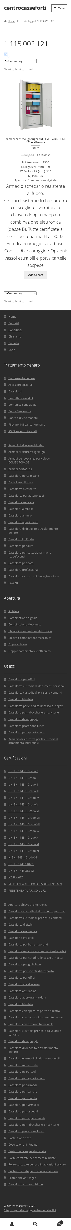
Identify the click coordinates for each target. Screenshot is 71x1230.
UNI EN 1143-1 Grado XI (23, 844)
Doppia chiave (17, 644)
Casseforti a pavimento (23, 522)
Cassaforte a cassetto (22, 489)
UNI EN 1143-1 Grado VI (23, 811)
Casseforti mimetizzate (23, 1065)
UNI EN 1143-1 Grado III (23, 791)
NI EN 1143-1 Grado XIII (23, 857)
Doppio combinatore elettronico (29, 651)
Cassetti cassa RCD (20, 398)
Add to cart (35, 275)
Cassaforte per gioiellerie (24, 964)
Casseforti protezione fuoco (26, 726)
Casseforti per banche (22, 1091)
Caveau (13, 583)
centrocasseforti (25, 7)
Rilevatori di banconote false (26, 424)
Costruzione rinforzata (23, 1144)
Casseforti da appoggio (23, 719)
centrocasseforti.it (44, 1210)
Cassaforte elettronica (22, 931)
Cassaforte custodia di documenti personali (36, 686)
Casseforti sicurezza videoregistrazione (33, 576)
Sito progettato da (16, 1210)
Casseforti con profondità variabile (30, 1024)
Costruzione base (19, 1138)
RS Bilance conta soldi (22, 431)
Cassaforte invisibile (21, 938)
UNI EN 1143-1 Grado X (23, 837)
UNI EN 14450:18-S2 (21, 871)
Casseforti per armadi (22, 1085)
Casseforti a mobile (20, 509)
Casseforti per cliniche (22, 1098)
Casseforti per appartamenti (26, 732)
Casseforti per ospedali (23, 1111)
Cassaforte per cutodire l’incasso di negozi (35, 706)
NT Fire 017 (15, 877)
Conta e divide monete (23, 418)
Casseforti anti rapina (22, 991)
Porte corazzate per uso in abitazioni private (37, 1164)
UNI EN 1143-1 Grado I (22, 778)
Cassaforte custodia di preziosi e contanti (35, 692)
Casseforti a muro (20, 515)
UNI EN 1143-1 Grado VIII (24, 824)
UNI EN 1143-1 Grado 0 (23, 771)
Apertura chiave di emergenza (27, 905)
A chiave (13, 611)
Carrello (13, 343)
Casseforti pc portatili (22, 1072)
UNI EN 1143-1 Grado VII (24, 818)
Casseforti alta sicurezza (24, 984)
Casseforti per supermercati (26, 1118)
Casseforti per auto (20, 546)
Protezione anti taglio (22, 1178)
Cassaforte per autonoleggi (26, 495)
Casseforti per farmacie (23, 1105)
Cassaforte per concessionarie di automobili (37, 951)
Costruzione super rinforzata (27, 1151)
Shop (11, 350)
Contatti (13, 323)
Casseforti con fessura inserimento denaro (36, 1017)
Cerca (35, 1224)
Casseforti (15, 391)
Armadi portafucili (20, 469)
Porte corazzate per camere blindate (32, 1158)
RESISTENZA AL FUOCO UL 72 (27, 890)
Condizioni (15, 330)
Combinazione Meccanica (24, 624)
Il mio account (12, 1224)
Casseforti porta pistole (23, 476)
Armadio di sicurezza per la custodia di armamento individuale (33, 741)
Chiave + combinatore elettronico (30, 631)
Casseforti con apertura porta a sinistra (34, 1011)
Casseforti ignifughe (21, 539)
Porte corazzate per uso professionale (33, 1171)
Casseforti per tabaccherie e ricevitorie (33, 712)
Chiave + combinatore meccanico (30, 638)
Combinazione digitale (22, 618)
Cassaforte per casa (21, 502)
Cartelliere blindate (20, 482)
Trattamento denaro (21, 378)
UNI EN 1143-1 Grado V (23, 804)
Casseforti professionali (23, 570)
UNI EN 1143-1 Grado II (23, 784)
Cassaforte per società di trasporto (31, 971)
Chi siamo (14, 336)
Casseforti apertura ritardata (27, 997)
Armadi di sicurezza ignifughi (26, 452)
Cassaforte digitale (20, 924)
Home (11, 21)
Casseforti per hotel (21, 563)
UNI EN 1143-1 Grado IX (23, 831)
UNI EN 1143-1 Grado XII (23, 851)
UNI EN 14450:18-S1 (21, 864)
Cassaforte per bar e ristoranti (28, 944)
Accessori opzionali (20, 385)
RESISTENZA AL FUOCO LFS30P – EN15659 (35, 884)
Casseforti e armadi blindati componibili (34, 1058)
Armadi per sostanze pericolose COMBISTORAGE (29, 460)
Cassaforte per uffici (21, 679)
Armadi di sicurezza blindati (26, 445)
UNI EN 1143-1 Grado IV (23, 798)
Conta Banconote (19, 411)
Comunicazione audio (22, 405)
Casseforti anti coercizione (25, 1184)
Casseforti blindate (20, 699)
